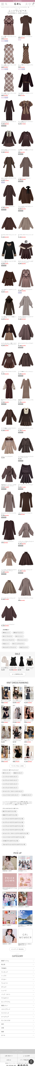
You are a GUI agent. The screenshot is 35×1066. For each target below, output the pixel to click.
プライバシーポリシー (12, 1063)
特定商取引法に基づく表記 (21, 1063)
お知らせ (9, 1060)
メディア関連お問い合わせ (26, 1060)
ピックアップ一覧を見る (17, 949)
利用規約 (6, 1063)
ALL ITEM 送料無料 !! (17, 1)
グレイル (2, 7)
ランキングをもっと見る (17, 766)
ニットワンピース (14, 7)
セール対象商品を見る (17, 674)
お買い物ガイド (9, 1055)
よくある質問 (26, 1055)
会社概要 (28, 1063)
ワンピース (7, 7)
